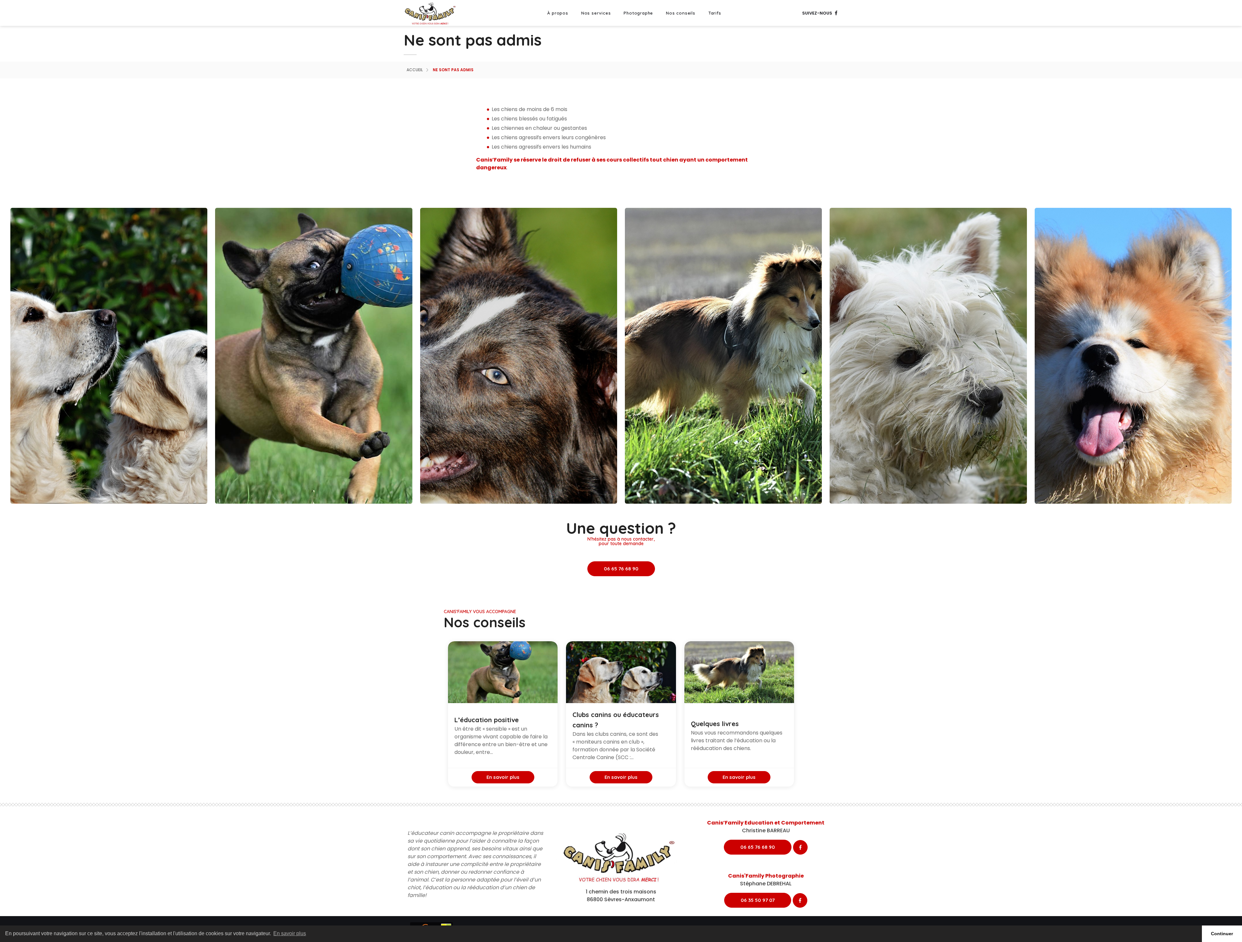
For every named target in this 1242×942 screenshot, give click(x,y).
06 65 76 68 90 (621, 569)
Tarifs (714, 13)
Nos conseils (680, 13)
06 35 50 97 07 (758, 900)
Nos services (596, 13)
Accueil (415, 70)
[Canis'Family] (431, 13)
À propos (557, 13)
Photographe (638, 13)
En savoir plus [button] (289, 933)
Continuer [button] (1222, 933)
